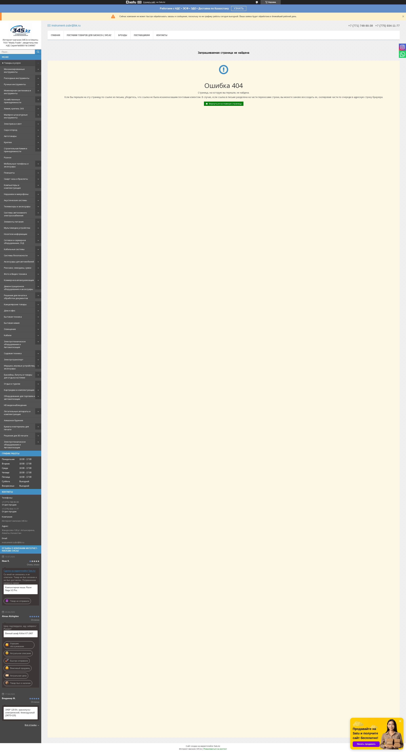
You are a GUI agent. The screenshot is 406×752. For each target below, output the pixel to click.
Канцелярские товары (15, 304)
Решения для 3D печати (16, 435)
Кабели (7, 335)
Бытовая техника (13, 316)
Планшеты (9, 172)
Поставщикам (142, 35)
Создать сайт (149, 2)
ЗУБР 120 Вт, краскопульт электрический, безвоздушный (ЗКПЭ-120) (20, 713)
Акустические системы (15, 200)
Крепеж (8, 142)
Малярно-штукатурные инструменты (16, 116)
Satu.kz (217, 746)
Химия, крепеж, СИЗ (14, 108)
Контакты (161, 35)
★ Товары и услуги (11, 62)
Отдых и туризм (12, 383)
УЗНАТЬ (239, 8)
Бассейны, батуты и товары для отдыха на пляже (18, 376)
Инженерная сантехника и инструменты (17, 92)
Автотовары (10, 136)
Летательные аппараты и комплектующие (17, 413)
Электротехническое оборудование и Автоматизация (15, 344)
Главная (55, 35)
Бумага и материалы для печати (16, 428)
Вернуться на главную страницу (225, 103)
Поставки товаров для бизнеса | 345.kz (89, 35)
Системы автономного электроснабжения (15, 214)
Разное (7, 157)
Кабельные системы (14, 249)
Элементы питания (13, 221)
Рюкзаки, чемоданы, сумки (17, 267)
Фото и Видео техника (15, 274)
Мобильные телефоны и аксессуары (16, 165)
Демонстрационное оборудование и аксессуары (18, 288)
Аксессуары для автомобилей (19, 261)
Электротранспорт (13, 359)
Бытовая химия (12, 322)
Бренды (122, 35)
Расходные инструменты (16, 78)
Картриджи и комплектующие (19, 390)
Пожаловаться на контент (215, 749)
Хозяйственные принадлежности (12, 101)
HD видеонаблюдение (15, 405)
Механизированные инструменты (14, 70)
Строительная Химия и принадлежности (15, 150)
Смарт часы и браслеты (16, 178)
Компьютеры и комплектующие (12, 186)
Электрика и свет (13, 123)
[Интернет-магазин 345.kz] (20, 31)
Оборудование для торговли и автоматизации (19, 397)
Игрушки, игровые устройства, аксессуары (19, 367)
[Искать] (38, 51)
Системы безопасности (16, 255)
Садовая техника (13, 353)
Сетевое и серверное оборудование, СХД (15, 241)
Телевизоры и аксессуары (17, 206)
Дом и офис (9, 310)
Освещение (10, 329)
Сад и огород (10, 130)
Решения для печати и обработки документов (16, 297)
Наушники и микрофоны (16, 194)
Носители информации (15, 234)
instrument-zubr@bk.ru (13, 542)
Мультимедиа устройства (17, 227)
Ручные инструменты (15, 84)
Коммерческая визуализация (19, 280)
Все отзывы (31, 724)
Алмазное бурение (13, 420)
